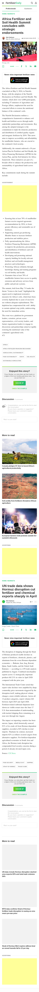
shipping (30, 762)
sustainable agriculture (12, 361)
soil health (31, 356)
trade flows (22, 766)
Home (4, 14)
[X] (26, 66)
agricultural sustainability (13, 352)
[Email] (35, 66)
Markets (11, 14)
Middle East (20, 762)
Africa (5, 344)
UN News (12, 753)
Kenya (22, 356)
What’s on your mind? (10, 419)
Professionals (11, 8)
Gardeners (28, 8)
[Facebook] (21, 66)
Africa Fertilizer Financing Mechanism (16, 348)
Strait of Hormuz (9, 766)
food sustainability (10, 356)
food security (8, 762)
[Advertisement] (19, 198)
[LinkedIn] (30, 66)
